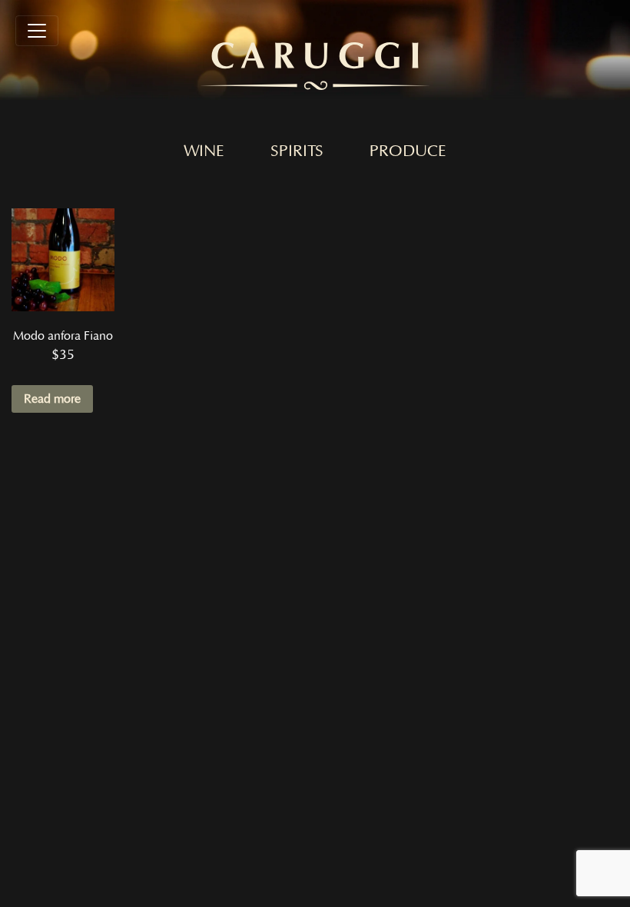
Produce (408, 151)
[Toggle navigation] (36, 30)
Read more (52, 399)
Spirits (296, 151)
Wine (204, 151)
